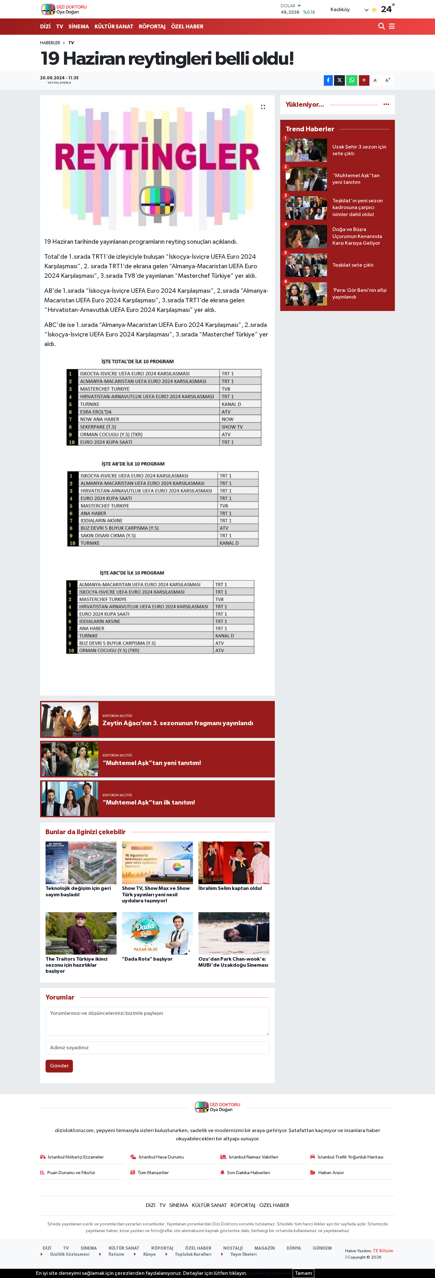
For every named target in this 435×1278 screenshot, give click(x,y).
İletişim (116, 1255)
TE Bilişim (383, 1251)
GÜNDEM (322, 1248)
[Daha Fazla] (364, 80)
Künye (149, 1255)
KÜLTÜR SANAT (114, 26)
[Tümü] (386, 104)
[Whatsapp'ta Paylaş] (351, 80)
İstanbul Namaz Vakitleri (253, 1157)
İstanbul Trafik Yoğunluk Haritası (350, 1157)
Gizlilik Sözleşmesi (69, 1255)
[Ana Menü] (390, 27)
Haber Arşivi (331, 1172)
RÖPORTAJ (152, 26)
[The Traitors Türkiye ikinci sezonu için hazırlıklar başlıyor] (81, 933)
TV (59, 26)
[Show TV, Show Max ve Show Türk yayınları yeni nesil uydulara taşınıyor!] (157, 862)
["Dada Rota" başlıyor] (157, 933)
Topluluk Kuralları (192, 1255)
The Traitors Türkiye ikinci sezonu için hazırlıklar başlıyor (76, 965)
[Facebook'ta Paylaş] (328, 80)
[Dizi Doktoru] (64, 9)
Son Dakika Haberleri (248, 1172)
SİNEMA (78, 26)
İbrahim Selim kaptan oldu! (230, 888)
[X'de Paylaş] (339, 80)
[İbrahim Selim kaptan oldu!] (233, 862)
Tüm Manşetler (153, 1172)
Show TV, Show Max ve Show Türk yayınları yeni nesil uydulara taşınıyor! (156, 894)
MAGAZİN (264, 1248)
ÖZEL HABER (187, 26)
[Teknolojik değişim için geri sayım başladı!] (81, 862)
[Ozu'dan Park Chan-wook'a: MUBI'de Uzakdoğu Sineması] (233, 933)
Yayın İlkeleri (243, 1255)
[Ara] (382, 27)
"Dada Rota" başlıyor (147, 959)
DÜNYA (294, 1248)
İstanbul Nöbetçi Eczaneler (76, 1157)
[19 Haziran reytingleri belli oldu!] (157, 164)
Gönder (59, 1066)
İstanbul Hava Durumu (161, 1157)
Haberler (50, 43)
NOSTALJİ (233, 1248)
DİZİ (45, 26)
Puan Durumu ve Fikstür (71, 1172)
